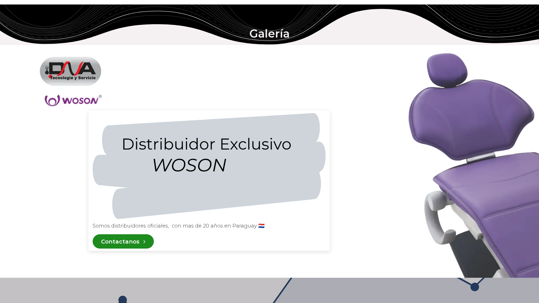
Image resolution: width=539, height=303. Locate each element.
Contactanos (121, 241)
